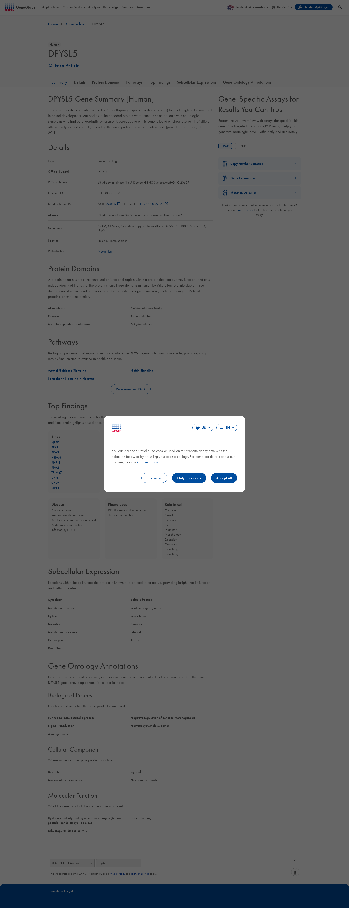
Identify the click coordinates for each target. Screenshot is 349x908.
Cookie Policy (147, 462)
